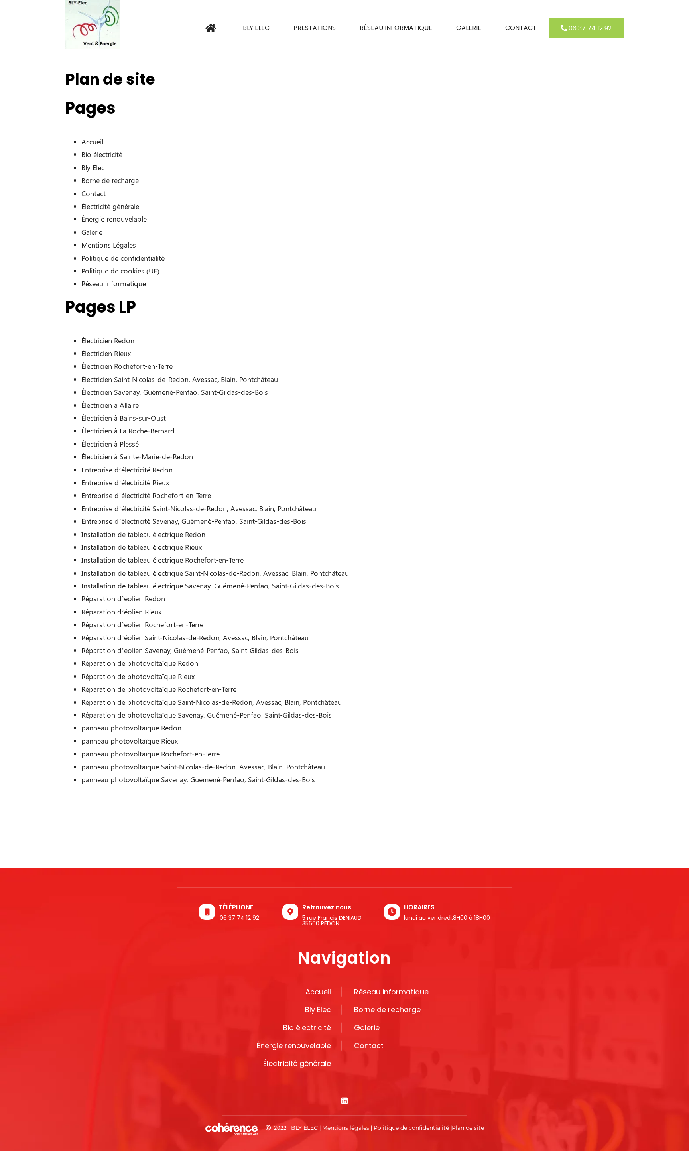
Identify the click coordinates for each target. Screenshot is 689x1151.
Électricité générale (110, 206)
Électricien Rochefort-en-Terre (127, 366)
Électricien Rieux (106, 353)
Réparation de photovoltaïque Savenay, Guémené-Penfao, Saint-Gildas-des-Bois (206, 715)
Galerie (91, 232)
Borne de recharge (110, 180)
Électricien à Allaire (110, 405)
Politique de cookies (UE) (120, 270)
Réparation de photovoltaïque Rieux (138, 676)
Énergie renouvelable (114, 219)
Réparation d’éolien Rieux (121, 611)
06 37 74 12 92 (239, 918)
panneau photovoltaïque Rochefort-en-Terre (150, 753)
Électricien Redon (107, 340)
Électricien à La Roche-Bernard (128, 430)
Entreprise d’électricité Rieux (125, 482)
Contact (93, 193)
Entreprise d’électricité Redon (127, 469)
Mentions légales (345, 1127)
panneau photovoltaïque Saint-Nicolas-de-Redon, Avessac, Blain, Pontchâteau (203, 766)
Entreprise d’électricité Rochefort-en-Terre (146, 495)
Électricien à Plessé (110, 444)
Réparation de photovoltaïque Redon (139, 663)
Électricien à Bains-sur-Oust (123, 418)
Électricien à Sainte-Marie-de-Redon (137, 456)
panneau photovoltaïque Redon (131, 727)
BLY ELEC (304, 1127)
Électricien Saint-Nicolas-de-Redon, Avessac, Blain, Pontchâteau (179, 379)
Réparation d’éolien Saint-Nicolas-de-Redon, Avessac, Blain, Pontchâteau (195, 637)
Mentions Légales (108, 245)
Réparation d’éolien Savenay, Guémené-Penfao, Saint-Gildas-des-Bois (190, 650)
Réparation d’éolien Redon (123, 598)
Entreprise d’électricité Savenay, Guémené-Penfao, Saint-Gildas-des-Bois (193, 521)
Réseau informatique (113, 283)
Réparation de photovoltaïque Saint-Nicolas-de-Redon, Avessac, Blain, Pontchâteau (211, 702)
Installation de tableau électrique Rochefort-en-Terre (162, 560)
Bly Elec (92, 167)
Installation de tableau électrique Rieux (141, 547)
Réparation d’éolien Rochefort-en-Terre (142, 624)
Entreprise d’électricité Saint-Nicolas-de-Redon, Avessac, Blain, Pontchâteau (198, 508)
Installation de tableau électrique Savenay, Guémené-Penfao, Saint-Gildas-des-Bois (210, 585)
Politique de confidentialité (123, 258)
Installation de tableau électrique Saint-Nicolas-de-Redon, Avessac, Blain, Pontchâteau (215, 573)
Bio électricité (101, 154)
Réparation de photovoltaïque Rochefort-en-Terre (158, 689)
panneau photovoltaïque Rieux (129, 741)
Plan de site (468, 1127)
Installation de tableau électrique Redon (143, 534)
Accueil (92, 141)
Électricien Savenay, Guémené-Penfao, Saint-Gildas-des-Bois (174, 392)
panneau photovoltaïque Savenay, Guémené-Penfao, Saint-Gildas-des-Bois (198, 779)
